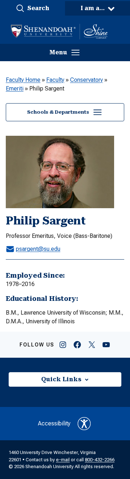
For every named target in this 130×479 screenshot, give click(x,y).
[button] (32, 8)
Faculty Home (23, 79)
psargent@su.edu (38, 248)
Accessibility (54, 423)
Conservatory (86, 79)
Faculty (55, 79)
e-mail (63, 459)
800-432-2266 (99, 459)
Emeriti (14, 88)
